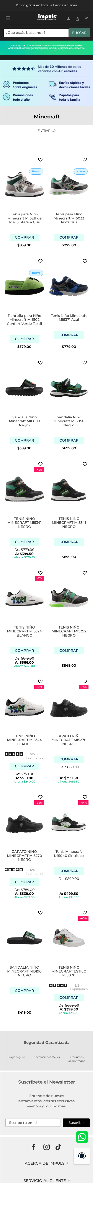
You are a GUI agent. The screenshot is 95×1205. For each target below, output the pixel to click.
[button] (24, 237)
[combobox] (47, 34)
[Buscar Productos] (79, 32)
